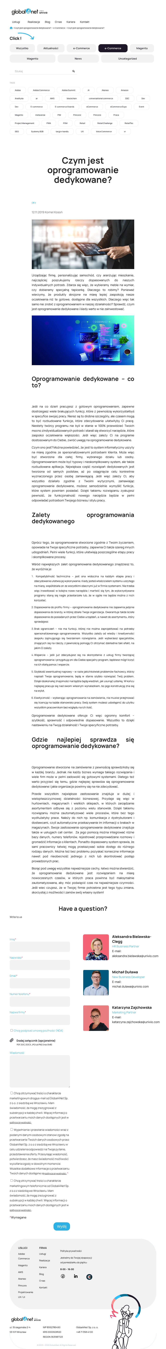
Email (13, 976)
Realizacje (34, 22)
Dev (143, 98)
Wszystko (22, 48)
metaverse (40, 115)
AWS (52, 98)
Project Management (24, 123)
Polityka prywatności (71, 1250)
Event (141, 106)
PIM (59, 115)
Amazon (124, 90)
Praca (116, 115)
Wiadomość (17, 1053)
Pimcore (77, 115)
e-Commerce (81, 48)
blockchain (72, 98)
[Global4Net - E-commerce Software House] (29, 11)
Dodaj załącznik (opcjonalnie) (36, 1040)
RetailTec (129, 123)
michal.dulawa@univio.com (130, 986)
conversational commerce (101, 98)
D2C (127, 98)
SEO (17, 131)
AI (88, 90)
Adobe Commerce (41, 90)
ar (37, 98)
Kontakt (84, 22)
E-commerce (37, 106)
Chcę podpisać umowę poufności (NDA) (38, 1030)
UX (82, 131)
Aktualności (50, 48)
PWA (49, 123)
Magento (142, 48)
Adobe (18, 90)
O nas (58, 22)
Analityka (19, 98)
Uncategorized (127, 58)
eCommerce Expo (118, 106)
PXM (65, 123)
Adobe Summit (68, 90)
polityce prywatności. (20, 1122)
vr (125, 131)
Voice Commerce (104, 131)
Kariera (71, 22)
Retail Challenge (104, 123)
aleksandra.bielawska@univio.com (135, 956)
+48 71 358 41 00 (84, 1331)
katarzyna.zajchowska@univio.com (136, 1022)
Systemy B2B (37, 131)
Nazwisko (16, 957)
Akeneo (105, 90)
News (78, 58)
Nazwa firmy (18, 1012)
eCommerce (92, 106)
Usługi (16, 22)
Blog (47, 22)
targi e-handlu (62, 131)
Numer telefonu (20, 994)
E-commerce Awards (64, 106)
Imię (13, 939)
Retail (82, 123)
